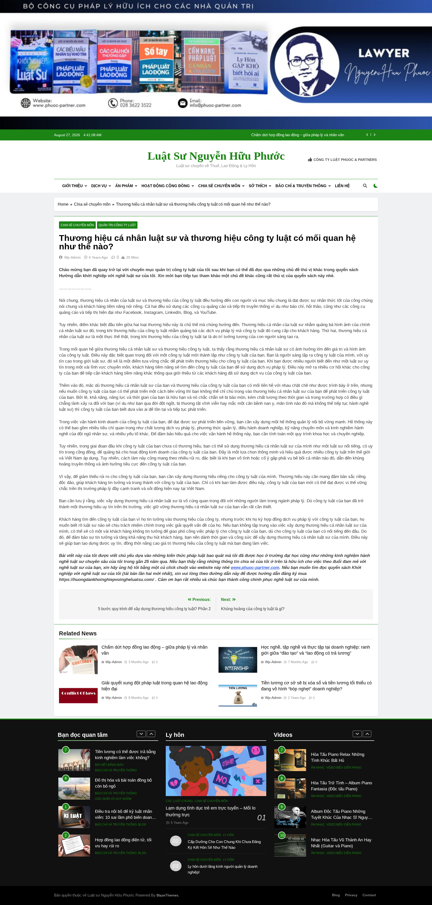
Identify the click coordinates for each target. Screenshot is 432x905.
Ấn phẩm (124, 186)
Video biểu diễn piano (343, 767)
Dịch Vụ (99, 186)
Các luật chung (179, 801)
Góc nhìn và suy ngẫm (113, 786)
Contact (369, 895)
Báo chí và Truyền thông (116, 757)
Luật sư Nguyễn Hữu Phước (216, 156)
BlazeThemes (167, 895)
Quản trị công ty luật (117, 225)
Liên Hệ (342, 186)
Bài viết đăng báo (109, 752)
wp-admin (72, 257)
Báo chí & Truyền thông (301, 186)
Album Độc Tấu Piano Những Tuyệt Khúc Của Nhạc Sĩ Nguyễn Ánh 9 (341, 817)
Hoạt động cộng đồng (166, 186)
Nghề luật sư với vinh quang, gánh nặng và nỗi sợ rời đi (299, 138)
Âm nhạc (318, 767)
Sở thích (258, 186)
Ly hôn (228, 835)
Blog (142, 812)
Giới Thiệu (72, 186)
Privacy (351, 895)
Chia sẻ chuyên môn (219, 186)
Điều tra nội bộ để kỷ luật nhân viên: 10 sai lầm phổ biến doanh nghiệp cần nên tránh (124, 804)
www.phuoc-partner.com (255, 567)
